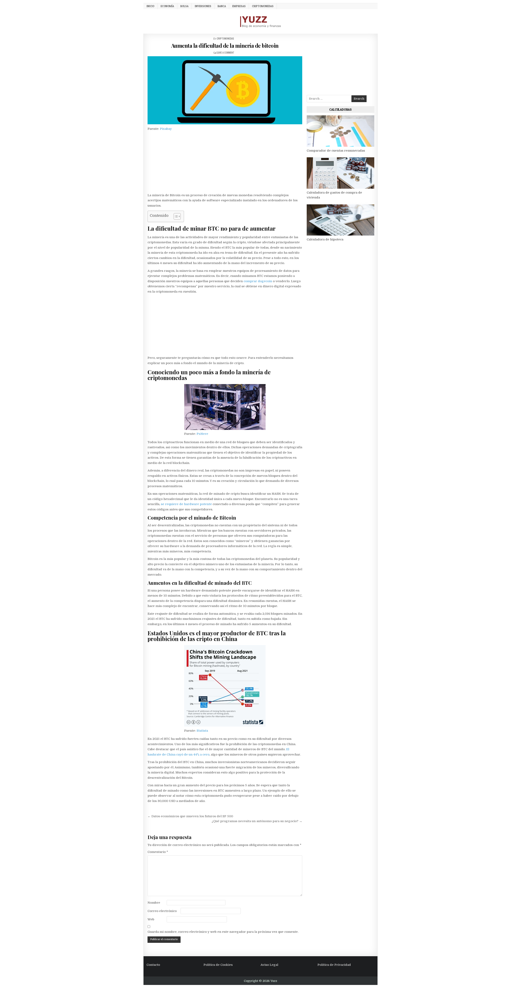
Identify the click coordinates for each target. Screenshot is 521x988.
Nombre (154, 902)
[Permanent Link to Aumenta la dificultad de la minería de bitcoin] (225, 90)
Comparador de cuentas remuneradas (336, 150)
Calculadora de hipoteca (325, 239)
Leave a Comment (225, 52)
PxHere (202, 434)
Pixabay (165, 129)
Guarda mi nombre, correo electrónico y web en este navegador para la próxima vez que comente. (223, 932)
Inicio (150, 6)
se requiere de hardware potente (186, 504)
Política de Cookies (218, 965)
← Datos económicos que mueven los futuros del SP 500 (190, 816)
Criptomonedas (263, 6)
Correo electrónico (162, 911)
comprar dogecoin (258, 281)
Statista (202, 730)
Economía (167, 6)
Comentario (158, 852)
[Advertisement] (225, 162)
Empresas (239, 6)
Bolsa (184, 6)
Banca (222, 6)
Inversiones (203, 6)
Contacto (153, 965)
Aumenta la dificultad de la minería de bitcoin (225, 45)
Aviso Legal (269, 965)
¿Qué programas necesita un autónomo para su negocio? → (257, 821)
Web (151, 919)
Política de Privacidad (334, 965)
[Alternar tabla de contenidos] (175, 216)
